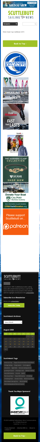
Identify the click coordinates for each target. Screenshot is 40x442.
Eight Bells (14, 368)
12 (14, 341)
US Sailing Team (8, 378)
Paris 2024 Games (9, 373)
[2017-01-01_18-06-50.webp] (19, 405)
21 (23, 344)
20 (19, 344)
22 (28, 344)
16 (32, 341)
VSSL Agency (22, 424)
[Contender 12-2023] (16, 76)
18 (10, 344)
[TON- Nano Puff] (16, 155)
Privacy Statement (10, 428)
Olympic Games (29, 370)
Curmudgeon (26, 365)
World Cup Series (29, 378)
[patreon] (16, 234)
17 (5, 344)
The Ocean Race (8, 376)
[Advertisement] (16, 248)
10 (5, 341)
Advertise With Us (22, 428)
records (17, 373)
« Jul (5, 351)
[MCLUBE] (16, 129)
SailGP (23, 373)
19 (14, 344)
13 (19, 341)
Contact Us (8, 430)
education (7, 368)
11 (10, 341)
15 (28, 341)
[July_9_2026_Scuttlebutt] (16, 208)
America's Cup (8, 362)
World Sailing (23, 381)
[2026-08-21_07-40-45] (20, 7)
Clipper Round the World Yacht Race (24, 362)
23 (32, 344)
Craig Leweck (17, 365)
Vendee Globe (18, 378)
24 (5, 346)
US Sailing (29, 376)
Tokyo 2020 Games (20, 376)
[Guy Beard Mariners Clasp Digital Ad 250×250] (16, 182)
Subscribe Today (14, 305)
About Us (32, 428)
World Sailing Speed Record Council (14, 384)
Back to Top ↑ (20, 43)
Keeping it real (20, 370)
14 (23, 341)
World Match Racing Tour (11, 381)
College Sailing (8, 365)
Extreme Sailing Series (25, 368)
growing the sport (9, 370)
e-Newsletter (30, 293)
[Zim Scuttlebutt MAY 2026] (16, 103)
